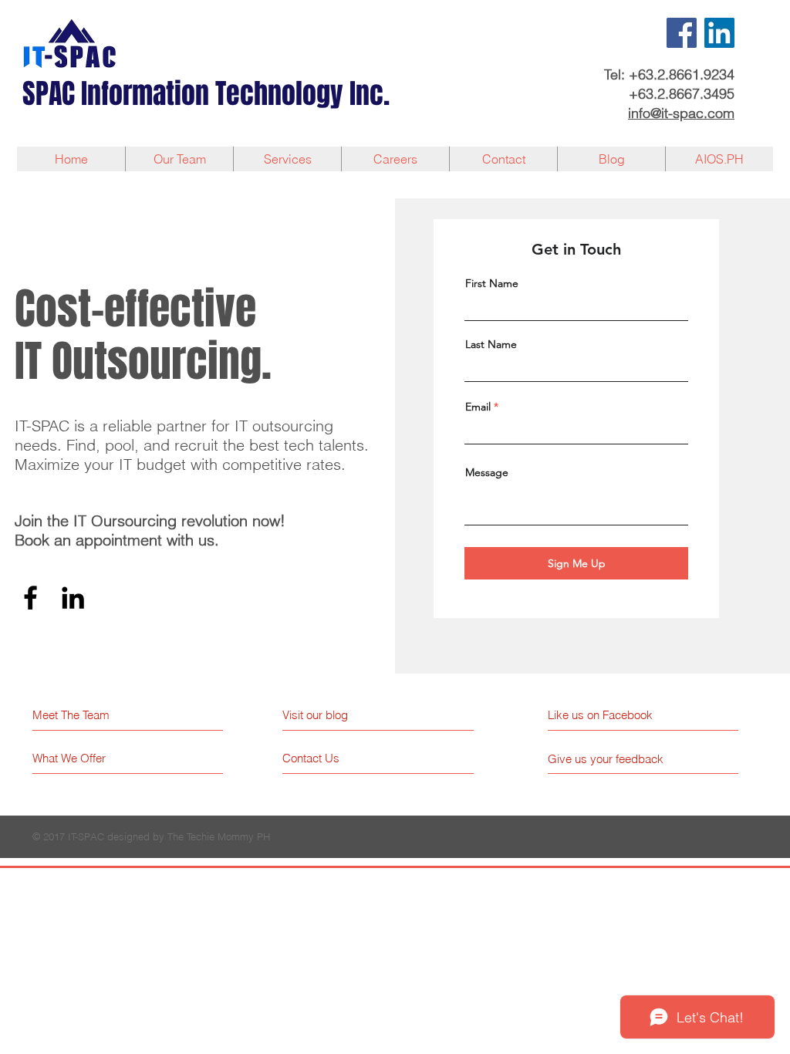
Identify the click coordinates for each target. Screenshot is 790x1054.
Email (478, 406)
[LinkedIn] (719, 33)
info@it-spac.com (681, 113)
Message (486, 472)
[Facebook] (682, 33)
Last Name (491, 344)
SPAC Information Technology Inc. (206, 93)
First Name (491, 283)
